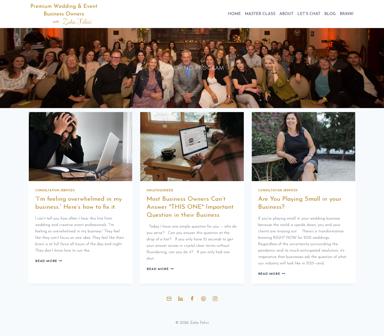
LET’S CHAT (308, 14)
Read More (48, 261)
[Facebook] (192, 299)
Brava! (346, 14)
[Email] (169, 299)
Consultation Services (55, 190)
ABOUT (286, 14)
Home (234, 14)
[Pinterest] (204, 299)
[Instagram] (215, 299)
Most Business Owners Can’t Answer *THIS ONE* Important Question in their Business (190, 207)
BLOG (330, 14)
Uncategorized (160, 190)
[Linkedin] (181, 299)
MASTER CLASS (260, 14)
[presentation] (80, 146)
